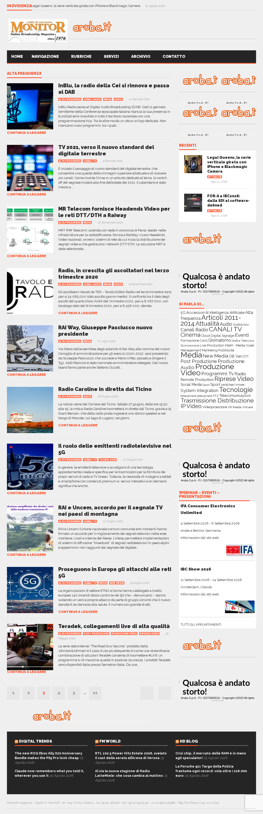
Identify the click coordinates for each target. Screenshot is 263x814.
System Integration (199, 390)
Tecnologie (107, 460)
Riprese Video (149, 633)
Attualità (214, 177)
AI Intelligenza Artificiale (225, 313)
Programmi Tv (217, 374)
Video (194, 406)
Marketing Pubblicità (218, 350)
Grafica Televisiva (243, 340)
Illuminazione (190, 345)
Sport (206, 385)
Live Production (212, 345)
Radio (118, 99)
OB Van (235, 356)
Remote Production (197, 379)
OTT (246, 356)
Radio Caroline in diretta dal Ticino (105, 389)
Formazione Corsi (194, 340)
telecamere (188, 396)
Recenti (187, 146)
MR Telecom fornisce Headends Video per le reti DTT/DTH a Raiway (114, 212)
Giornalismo (219, 340)
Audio (226, 324)
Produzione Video (124, 633)
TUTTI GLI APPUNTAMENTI (201, 624)
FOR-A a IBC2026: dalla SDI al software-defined (228, 200)
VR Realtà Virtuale (240, 407)
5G (183, 313)
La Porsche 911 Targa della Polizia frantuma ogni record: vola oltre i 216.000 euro (211, 771)
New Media (117, 583)
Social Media (191, 384)
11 (95, 692)
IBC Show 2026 (196, 569)
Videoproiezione (214, 407)
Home (17, 56)
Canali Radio (92, 99)
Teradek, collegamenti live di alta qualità (114, 626)
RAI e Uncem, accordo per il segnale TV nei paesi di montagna (110, 510)
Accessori (195, 312)
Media (107, 99)
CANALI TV (89, 161)
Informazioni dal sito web (200, 538)
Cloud (205, 336)
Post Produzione (96, 633)
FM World (110, 741)
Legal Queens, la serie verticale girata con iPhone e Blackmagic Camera (86, 6)
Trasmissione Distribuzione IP (217, 403)
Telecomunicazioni (235, 396)
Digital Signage (222, 336)
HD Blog (189, 741)
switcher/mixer (233, 384)
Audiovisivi (241, 324)
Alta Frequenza (24, 74)
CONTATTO (174, 56)
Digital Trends (35, 741)
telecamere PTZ (208, 396)
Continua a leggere (26, 132)
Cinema (190, 335)
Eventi (242, 335)
